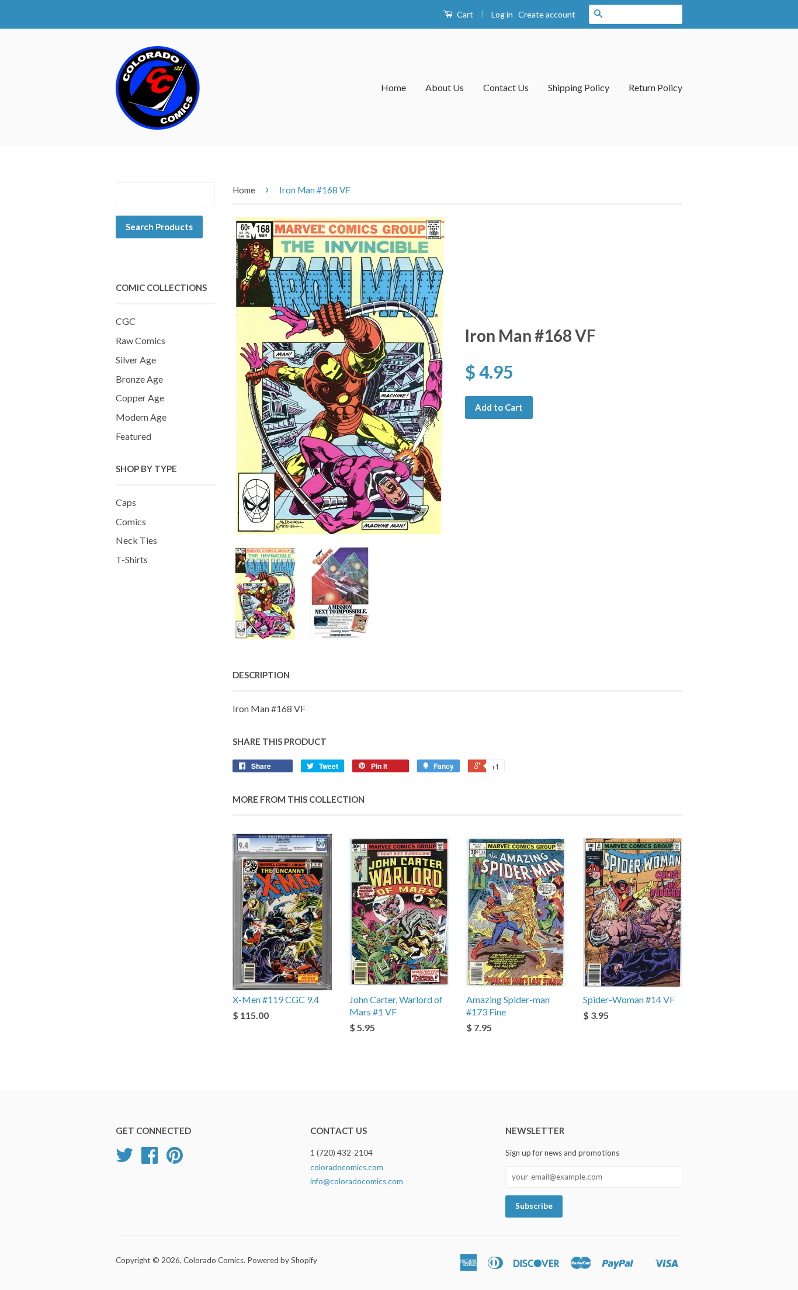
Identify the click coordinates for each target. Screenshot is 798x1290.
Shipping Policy (578, 87)
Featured (133, 436)
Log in (502, 14)
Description (261, 675)
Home (393, 87)
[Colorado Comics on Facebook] (149, 1159)
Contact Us (506, 87)
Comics (131, 521)
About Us (444, 87)
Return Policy (655, 87)
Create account (546, 14)
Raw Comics (140, 340)
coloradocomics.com (346, 1167)
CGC (126, 321)
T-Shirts (132, 559)
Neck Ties (136, 540)
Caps (126, 502)
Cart (464, 14)
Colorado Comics (213, 1260)
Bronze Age (139, 378)
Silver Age (136, 359)
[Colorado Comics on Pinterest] (174, 1159)
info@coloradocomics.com (356, 1181)
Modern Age (141, 416)
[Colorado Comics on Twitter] (124, 1159)
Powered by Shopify (282, 1260)
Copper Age (140, 397)
